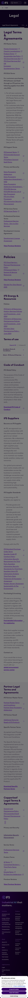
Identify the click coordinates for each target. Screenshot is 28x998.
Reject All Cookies (14, 992)
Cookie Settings (14, 996)
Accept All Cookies (14, 989)
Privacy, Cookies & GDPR (19, 986)
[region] (14, 987)
